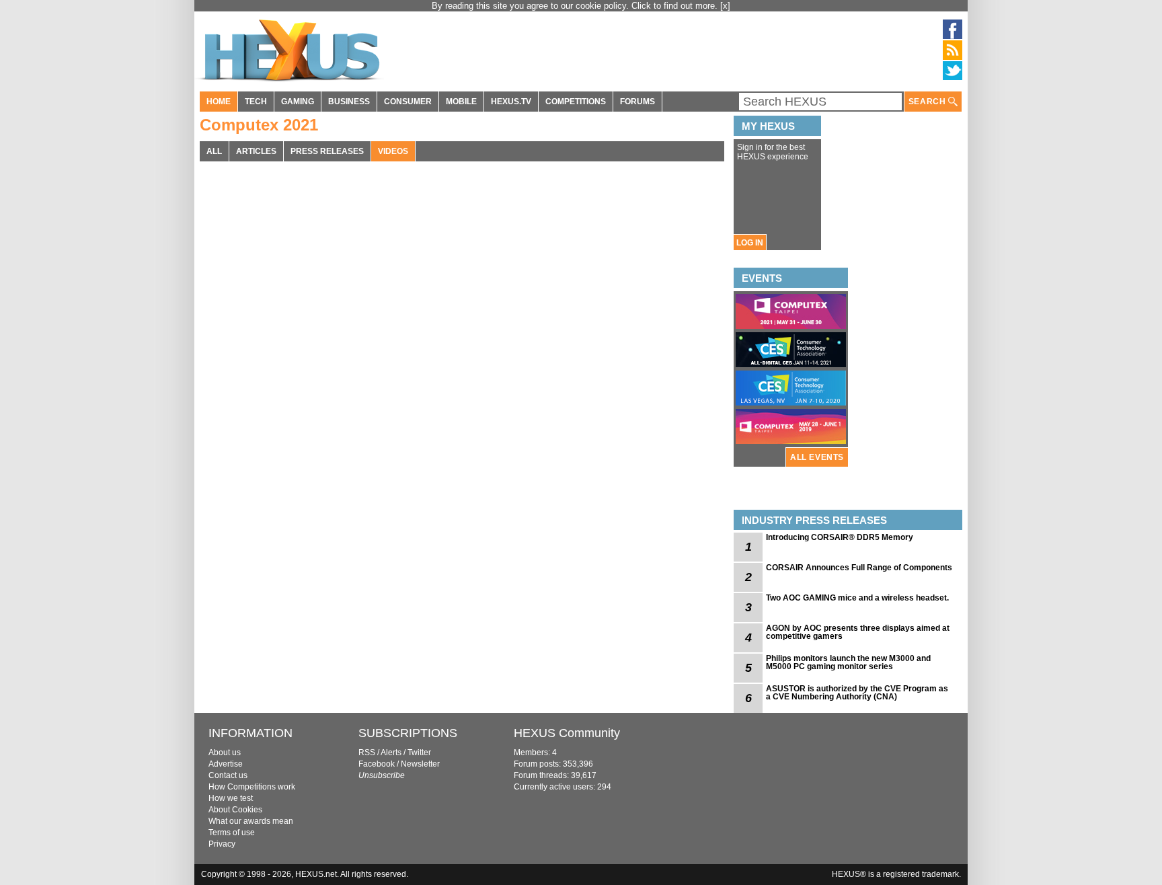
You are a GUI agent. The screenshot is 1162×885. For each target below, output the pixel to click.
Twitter (419, 752)
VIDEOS (393, 151)
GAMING (297, 101)
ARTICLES (256, 151)
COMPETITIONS (575, 101)
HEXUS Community (567, 733)
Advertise (225, 764)
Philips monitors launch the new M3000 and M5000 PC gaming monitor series (848, 662)
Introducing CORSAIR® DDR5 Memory (839, 537)
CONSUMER (408, 101)
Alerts (391, 752)
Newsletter (420, 764)
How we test (230, 798)
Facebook (376, 764)
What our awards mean (250, 821)
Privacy (221, 844)
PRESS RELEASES (327, 151)
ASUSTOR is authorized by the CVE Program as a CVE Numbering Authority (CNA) (857, 693)
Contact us (227, 775)
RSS (366, 752)
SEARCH (928, 101)
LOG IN (749, 242)
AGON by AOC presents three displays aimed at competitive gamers (858, 632)
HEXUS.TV (511, 101)
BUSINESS (349, 101)
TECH (256, 101)
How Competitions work (251, 787)
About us (224, 752)
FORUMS (637, 101)
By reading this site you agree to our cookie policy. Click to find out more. (576, 6)
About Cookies (235, 809)
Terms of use (231, 832)
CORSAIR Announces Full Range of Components (859, 568)
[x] (725, 6)
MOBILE (461, 101)
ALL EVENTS (817, 457)
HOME (218, 101)
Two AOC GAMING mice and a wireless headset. (857, 598)
